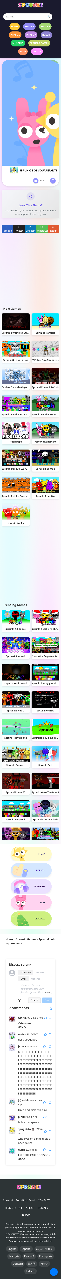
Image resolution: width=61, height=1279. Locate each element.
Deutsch (18, 1263)
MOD (42, 902)
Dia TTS (37, 51)
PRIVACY (43, 1208)
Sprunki (8, 1200)
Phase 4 (45, 26)
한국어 (44, 1263)
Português (45, 1256)
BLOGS (26, 1215)
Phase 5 (15, 34)
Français (14, 1256)
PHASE (41, 854)
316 (42, 181)
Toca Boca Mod (25, 1200)
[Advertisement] (30, 272)
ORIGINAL (40, 918)
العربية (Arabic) (44, 1249)
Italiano (30, 1271)
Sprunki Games (39, 43)
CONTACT (44, 1200)
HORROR (40, 870)
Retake (46, 34)
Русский (29, 1256)
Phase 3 (29, 26)
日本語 (32, 1263)
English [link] (12, 1249)
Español (26, 1249)
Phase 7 (31, 34)
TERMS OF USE (14, 1208)
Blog (23, 51)
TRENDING (39, 886)
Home (14, 26)
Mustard (17, 43)
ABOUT (30, 1208)
